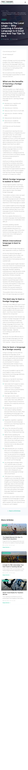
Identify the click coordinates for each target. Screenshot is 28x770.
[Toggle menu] (25, 2)
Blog (7, 11)
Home (2, 11)
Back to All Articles (14, 511)
